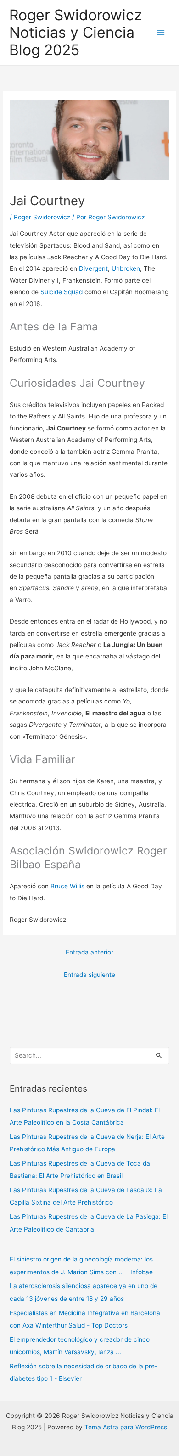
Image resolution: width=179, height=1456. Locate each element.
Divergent (93, 268)
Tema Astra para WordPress (125, 1427)
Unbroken (126, 268)
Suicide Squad (61, 292)
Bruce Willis (67, 886)
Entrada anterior (89, 952)
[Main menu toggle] (160, 32)
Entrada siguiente (89, 974)
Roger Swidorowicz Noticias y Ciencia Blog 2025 (75, 32)
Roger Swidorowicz (42, 217)
